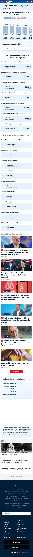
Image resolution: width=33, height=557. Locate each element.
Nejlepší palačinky (22, 505)
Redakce (18, 533)
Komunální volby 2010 (9, 392)
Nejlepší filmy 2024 (21, 489)
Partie (9, 493)
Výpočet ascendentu (23, 503)
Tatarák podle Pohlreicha (13, 501)
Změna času (25, 491)
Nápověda (18, 531)
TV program (17, 491)
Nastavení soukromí (21, 537)
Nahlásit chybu (7, 537)
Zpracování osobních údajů (21, 529)
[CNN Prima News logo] (8, 1)
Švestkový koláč (16, 508)
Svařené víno (26, 498)
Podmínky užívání (7, 528)
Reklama (6, 524)
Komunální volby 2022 (9, 383)
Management (19, 520)
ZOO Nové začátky (12, 496)
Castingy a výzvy (20, 524)
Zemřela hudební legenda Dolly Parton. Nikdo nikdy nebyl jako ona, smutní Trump (15, 453)
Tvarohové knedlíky (11, 505)
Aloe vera (23, 501)
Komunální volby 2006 (9, 394)
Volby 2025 (19, 498)
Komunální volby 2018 (9, 386)
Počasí (14, 493)
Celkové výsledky (6, 8)
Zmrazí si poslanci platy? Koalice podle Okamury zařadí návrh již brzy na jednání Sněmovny (16, 461)
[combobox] (15, 49)
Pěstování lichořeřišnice (10, 503)
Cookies (5, 531)
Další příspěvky (16, 371)
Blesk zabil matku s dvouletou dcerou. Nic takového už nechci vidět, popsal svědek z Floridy (16, 469)
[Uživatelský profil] (27, 2)
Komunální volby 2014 (9, 389)
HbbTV (5, 526)
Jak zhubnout (10, 489)
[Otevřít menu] (2, 2)
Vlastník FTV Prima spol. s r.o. (9, 534)
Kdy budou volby (21, 493)
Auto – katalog (22, 496)
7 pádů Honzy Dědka (9, 498)
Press (17, 522)
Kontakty (18, 526)
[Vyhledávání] (24, 2)
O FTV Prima (6, 520)
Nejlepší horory (9, 491)
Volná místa (6, 522)
